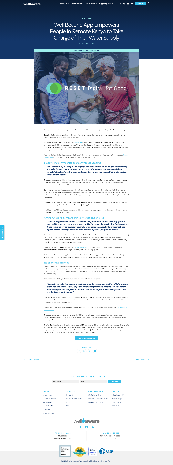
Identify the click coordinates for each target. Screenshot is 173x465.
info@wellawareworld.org (63, 438)
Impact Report (48, 395)
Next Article (142, 360)
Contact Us (70, 395)
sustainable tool (80, 247)
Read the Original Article (86, 338)
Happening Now (105, 4)
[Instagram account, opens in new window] (124, 4)
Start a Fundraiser (94, 395)
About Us (63, 4)
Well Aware (78, 143)
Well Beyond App (49, 402)
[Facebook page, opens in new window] (120, 4)
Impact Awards (48, 413)
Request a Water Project (74, 399)
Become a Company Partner (98, 399)
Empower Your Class (95, 402)
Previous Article (33, 360)
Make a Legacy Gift (117, 395)
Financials (46, 409)
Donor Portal (115, 406)
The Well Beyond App (83, 50)
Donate (140, 4)
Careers (68, 402)
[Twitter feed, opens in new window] (132, 4)
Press (96, 50)
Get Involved (90, 4)
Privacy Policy (107, 461)
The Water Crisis (77, 4)
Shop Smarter (116, 402)
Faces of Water (48, 406)
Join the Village (116, 399)
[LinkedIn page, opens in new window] (128, 4)
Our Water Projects (49, 399)
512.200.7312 (62, 436)
